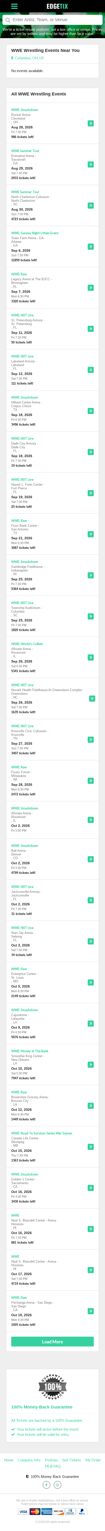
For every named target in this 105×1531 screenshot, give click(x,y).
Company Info (29, 1460)
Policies (51, 1460)
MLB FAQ (53, 1466)
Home (8, 1460)
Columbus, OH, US (28, 58)
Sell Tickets (71, 1460)
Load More (52, 1341)
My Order (93, 1460)
